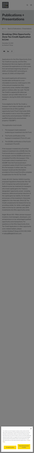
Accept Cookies (10, 447)
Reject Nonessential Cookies (24, 446)
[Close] (31, 428)
